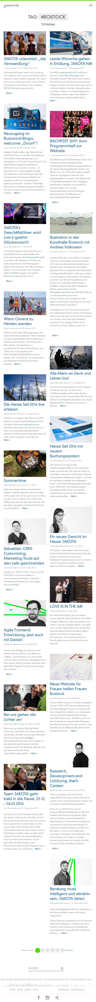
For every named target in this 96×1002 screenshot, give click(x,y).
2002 (3, 980)
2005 (16, 980)
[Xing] (57, 998)
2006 (20, 980)
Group (28, 990)
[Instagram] (47, 998)
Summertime (15, 480)
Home (12, 990)
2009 (33, 980)
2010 (37, 980)
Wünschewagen (72, 75)
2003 (7, 980)
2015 (59, 980)
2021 (85, 980)
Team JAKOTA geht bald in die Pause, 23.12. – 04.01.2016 (25, 799)
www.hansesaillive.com (28, 424)
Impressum (64, 990)
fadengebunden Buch (60, 292)
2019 (76, 980)
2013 (50, 980)
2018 (72, 980)
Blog (35, 990)
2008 (29, 980)
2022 (89, 980)
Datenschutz (77, 990)
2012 (46, 980)
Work (20, 990)
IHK (30, 266)
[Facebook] (38, 998)
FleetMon (15, 273)
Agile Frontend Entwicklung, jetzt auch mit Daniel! (23, 635)
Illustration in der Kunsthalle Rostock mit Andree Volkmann (70, 242)
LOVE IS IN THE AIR (66, 606)
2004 (11, 980)
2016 (63, 980)
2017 (68, 980)
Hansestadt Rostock (35, 257)
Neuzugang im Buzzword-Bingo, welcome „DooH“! (21, 138)
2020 (81, 980)
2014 (55, 980)
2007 (24, 980)
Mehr (9, 93)
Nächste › (70, 950)
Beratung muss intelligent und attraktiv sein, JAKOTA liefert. (70, 894)
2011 (42, 980)
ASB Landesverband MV (66, 72)
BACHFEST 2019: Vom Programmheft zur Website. (68, 146)
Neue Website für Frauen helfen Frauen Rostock (68, 689)
